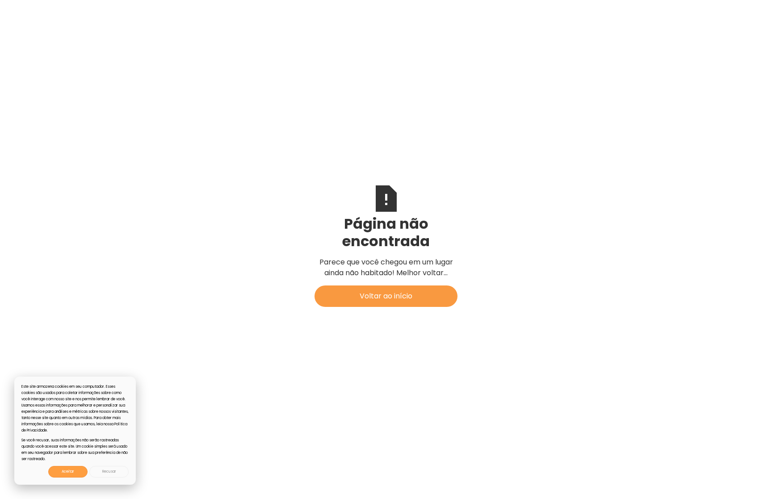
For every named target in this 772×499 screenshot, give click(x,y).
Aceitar (68, 471)
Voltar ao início (386, 296)
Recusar (109, 471)
